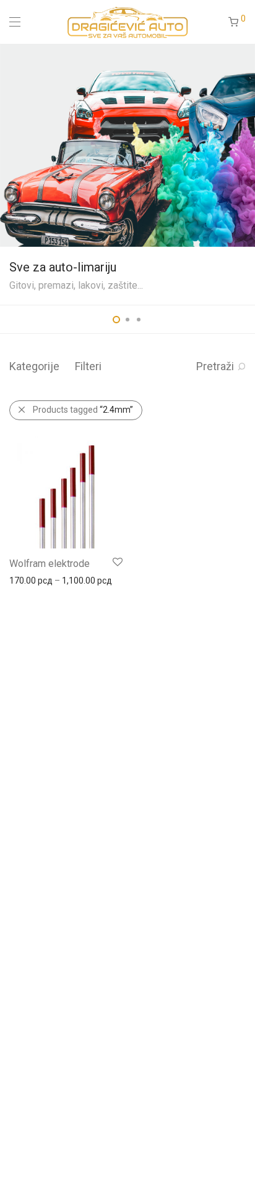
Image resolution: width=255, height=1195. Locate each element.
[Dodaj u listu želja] (117, 562)
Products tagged (83, 410)
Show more (25, 580)
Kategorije (34, 366)
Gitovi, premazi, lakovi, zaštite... (76, 285)
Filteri (88, 366)
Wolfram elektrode (49, 563)
